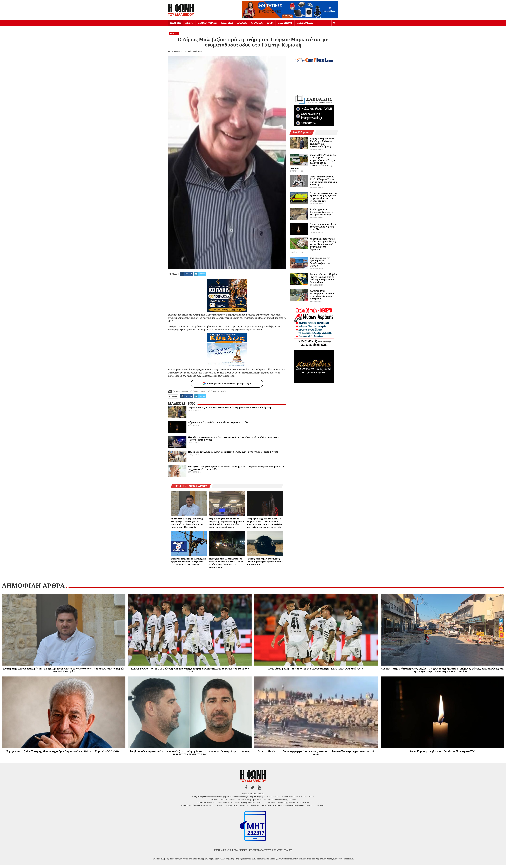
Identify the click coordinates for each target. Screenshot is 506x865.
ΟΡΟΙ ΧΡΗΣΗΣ (240, 850)
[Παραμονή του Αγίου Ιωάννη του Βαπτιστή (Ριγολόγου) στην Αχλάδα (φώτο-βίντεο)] (177, 456)
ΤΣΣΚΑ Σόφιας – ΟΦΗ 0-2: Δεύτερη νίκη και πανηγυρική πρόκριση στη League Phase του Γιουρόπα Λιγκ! (190, 670)
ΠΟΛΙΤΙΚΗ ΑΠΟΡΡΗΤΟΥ (260, 850)
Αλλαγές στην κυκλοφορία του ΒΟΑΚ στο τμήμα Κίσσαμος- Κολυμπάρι (322, 294)
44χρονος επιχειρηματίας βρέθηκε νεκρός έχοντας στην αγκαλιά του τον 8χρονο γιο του (323, 197)
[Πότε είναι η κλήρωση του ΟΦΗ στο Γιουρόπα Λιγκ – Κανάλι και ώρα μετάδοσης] (316, 630)
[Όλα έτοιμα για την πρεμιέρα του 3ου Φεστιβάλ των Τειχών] (299, 262)
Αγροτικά (256, 22)
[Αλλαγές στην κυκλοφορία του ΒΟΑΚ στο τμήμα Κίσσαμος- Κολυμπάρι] (299, 295)
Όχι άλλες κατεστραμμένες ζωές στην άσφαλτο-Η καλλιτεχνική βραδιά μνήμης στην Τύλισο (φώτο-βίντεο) (233, 438)
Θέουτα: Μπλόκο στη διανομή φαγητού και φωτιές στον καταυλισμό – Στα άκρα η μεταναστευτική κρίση (315, 753)
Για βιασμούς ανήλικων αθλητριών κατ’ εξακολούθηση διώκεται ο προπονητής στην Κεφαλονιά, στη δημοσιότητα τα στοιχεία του (190, 753)
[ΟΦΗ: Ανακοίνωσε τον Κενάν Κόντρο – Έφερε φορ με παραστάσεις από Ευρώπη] (299, 181)
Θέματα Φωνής (207, 22)
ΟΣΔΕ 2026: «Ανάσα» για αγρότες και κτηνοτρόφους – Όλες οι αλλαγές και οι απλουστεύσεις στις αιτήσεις (313, 161)
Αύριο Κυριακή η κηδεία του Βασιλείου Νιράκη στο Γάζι (218, 422)
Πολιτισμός (285, 22)
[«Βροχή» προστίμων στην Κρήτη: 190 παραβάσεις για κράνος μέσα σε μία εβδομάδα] (265, 543)
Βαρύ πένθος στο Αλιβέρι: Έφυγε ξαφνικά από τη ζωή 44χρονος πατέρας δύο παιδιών (324, 278)
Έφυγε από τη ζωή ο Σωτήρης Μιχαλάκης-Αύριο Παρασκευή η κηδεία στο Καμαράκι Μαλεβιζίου (63, 751)
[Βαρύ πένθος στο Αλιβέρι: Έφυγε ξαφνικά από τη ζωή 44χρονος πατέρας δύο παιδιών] (299, 279)
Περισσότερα (305, 22)
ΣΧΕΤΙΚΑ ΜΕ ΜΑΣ (222, 850)
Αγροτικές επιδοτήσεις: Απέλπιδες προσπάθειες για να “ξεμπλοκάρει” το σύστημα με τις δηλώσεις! (323, 244)
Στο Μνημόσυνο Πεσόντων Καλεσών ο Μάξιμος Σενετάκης (321, 212)
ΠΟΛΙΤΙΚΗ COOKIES (283, 850)
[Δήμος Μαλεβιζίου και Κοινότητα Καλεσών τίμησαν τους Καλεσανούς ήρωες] (177, 412)
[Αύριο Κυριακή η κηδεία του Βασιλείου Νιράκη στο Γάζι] (177, 427)
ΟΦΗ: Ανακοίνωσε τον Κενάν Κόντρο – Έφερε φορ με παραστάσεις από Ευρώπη (323, 180)
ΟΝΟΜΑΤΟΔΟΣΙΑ (218, 392)
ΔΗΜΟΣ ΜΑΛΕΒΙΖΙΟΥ (201, 392)
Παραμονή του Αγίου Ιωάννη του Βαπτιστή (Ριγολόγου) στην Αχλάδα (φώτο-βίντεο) (233, 451)
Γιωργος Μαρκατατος (182, 392)
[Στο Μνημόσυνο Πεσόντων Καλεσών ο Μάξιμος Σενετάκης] (299, 214)
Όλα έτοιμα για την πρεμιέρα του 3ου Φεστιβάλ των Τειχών (320, 261)
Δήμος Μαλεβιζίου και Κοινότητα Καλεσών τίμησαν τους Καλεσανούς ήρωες (229, 407)
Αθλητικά (227, 22)
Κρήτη (189, 22)
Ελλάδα (242, 22)
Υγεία (270, 22)
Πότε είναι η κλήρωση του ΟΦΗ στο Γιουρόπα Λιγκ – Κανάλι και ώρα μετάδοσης (316, 668)
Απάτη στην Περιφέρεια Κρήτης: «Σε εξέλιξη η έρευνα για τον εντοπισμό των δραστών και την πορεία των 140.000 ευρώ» (63, 670)
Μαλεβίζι (175, 22)
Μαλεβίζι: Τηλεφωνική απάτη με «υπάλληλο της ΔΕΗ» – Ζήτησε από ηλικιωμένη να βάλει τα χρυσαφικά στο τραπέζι (236, 468)
